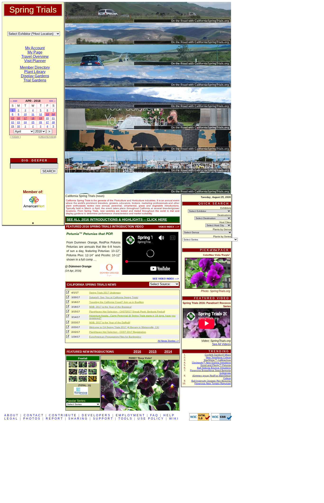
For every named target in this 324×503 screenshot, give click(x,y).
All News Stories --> (168, 340)
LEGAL (11, 418)
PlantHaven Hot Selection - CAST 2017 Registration (117, 332)
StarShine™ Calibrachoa (217, 360)
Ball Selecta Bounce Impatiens (214, 367)
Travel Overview (35, 57)
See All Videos (221, 344)
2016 (137, 351)
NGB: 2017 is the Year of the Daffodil (109, 322)
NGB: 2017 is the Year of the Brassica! (110, 307)
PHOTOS (32, 418)
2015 (153, 351)
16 (18, 118)
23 (18, 122)
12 (40, 114)
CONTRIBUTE (63, 415)
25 (33, 122)
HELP (169, 415)
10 (25, 114)
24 (25, 122)
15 (12, 118)
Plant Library (35, 72)
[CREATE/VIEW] (47, 137)
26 (40, 122)
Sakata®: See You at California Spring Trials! (113, 297)
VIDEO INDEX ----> (168, 226)
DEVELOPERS (96, 415)
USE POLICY (151, 418)
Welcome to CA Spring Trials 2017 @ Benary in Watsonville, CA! (124, 327)
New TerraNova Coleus (218, 357)
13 (47, 114)
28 (53, 122)
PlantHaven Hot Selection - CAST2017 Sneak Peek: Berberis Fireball (127, 311)
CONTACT (34, 415)
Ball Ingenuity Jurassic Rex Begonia (211, 381)
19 (40, 118)
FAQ (154, 415)
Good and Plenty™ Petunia (215, 365)
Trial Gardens (34, 80)
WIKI (174, 418)
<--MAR (13, 101)
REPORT (54, 418)
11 (33, 114)
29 (12, 126)
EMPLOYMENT (130, 415)
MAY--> (52, 101)
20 (47, 118)
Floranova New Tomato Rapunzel (212, 383)
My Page (35, 52)
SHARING (78, 418)
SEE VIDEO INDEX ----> (166, 278)
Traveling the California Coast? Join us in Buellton (116, 302)
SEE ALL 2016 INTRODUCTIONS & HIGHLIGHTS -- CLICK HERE (117, 219)
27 (47, 122)
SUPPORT (103, 418)
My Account (35, 48)
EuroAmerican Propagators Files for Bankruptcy (115, 336)
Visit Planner (35, 61)
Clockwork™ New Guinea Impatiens (211, 362)
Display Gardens (35, 76)
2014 (168, 351)
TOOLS (125, 418)
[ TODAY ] (15, 137)
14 (53, 114)
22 (12, 122)
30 (18, 126)
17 (25, 118)
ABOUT (11, 415)
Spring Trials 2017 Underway (105, 292)
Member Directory (35, 67)
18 (33, 118)
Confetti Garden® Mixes (218, 354)
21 (53, 118)
